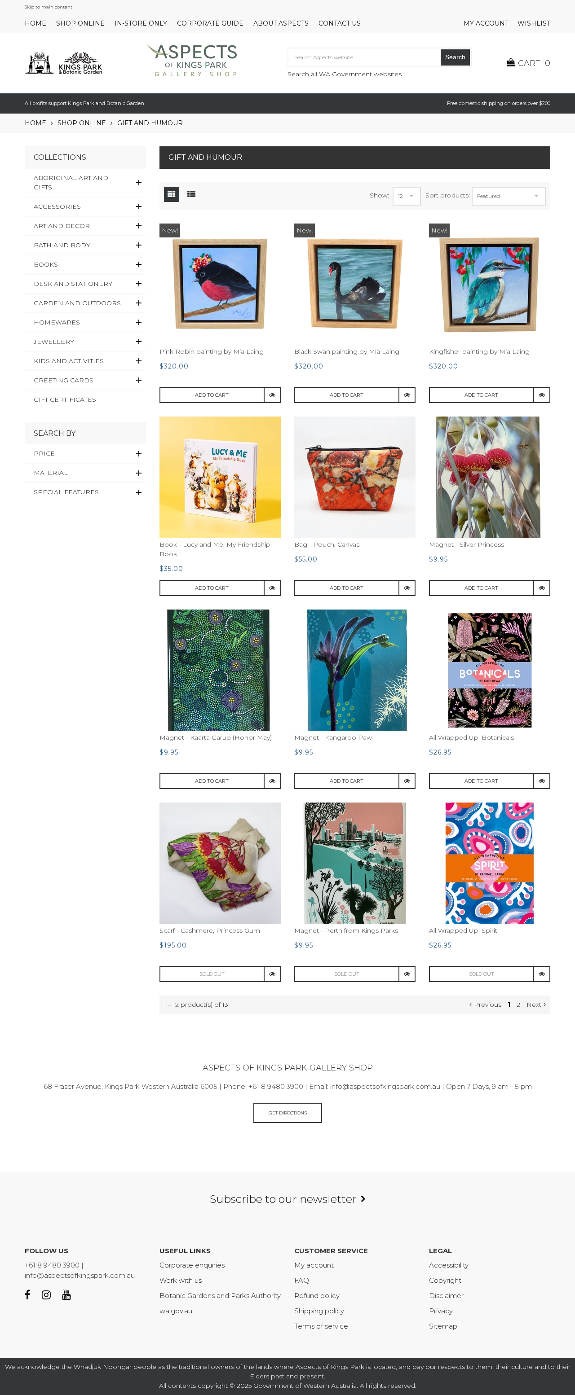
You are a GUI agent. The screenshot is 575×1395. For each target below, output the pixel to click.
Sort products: (447, 195)
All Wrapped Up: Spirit (463, 930)
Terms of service (321, 1326)
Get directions (288, 1113)
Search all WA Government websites (345, 74)
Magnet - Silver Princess (466, 544)
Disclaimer (446, 1295)
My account (486, 23)
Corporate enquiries (192, 1265)
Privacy (441, 1311)
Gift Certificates (65, 399)
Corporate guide (210, 23)
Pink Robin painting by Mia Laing (211, 351)
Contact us (339, 23)
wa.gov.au (175, 1311)
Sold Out (212, 974)
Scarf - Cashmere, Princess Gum (209, 930)
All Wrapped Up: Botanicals (471, 737)
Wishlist (534, 23)
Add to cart (212, 395)
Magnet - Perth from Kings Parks (346, 930)
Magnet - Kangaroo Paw (333, 737)
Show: (379, 195)
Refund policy (317, 1295)
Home (35, 23)
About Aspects (281, 23)
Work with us (180, 1280)
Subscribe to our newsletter (283, 1199)
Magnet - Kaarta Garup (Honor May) (215, 737)
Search (455, 57)
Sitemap (443, 1326)
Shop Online (80, 23)
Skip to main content (48, 7)
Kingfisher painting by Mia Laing (479, 351)
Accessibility (449, 1265)
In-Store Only (141, 23)
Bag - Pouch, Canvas (326, 544)
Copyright (445, 1280)
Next (533, 1004)
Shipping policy (319, 1311)
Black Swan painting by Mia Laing (346, 351)
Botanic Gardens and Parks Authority (220, 1295)
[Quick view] (273, 395)
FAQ (301, 1280)
